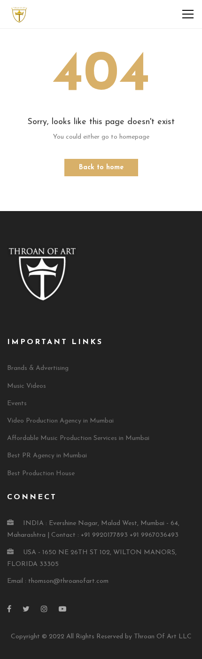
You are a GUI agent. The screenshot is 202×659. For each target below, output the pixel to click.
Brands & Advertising (38, 368)
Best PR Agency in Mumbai (47, 455)
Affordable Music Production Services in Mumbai (78, 438)
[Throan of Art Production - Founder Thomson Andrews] (19, 13)
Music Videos (26, 386)
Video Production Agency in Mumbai (60, 420)
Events (17, 403)
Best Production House (41, 473)
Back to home (101, 167)
